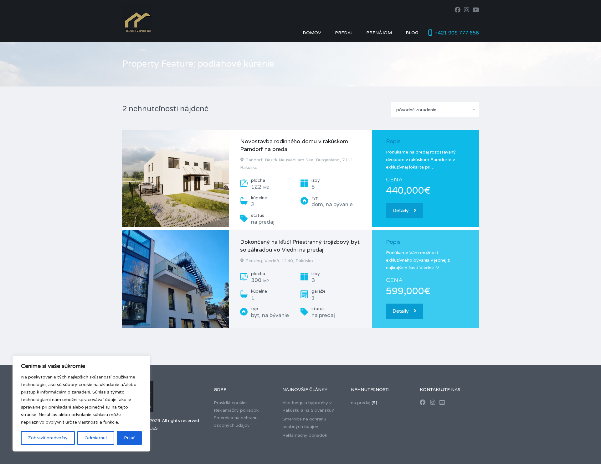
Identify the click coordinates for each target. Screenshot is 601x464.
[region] (81, 403)
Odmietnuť (96, 438)
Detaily (401, 210)
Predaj (343, 32)
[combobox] (435, 109)
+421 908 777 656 (457, 33)
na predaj (360, 402)
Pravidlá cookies (231, 402)
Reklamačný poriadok (236, 410)
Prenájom (379, 32)
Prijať (129, 438)
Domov (312, 32)
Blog (412, 32)
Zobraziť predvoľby (48, 438)
